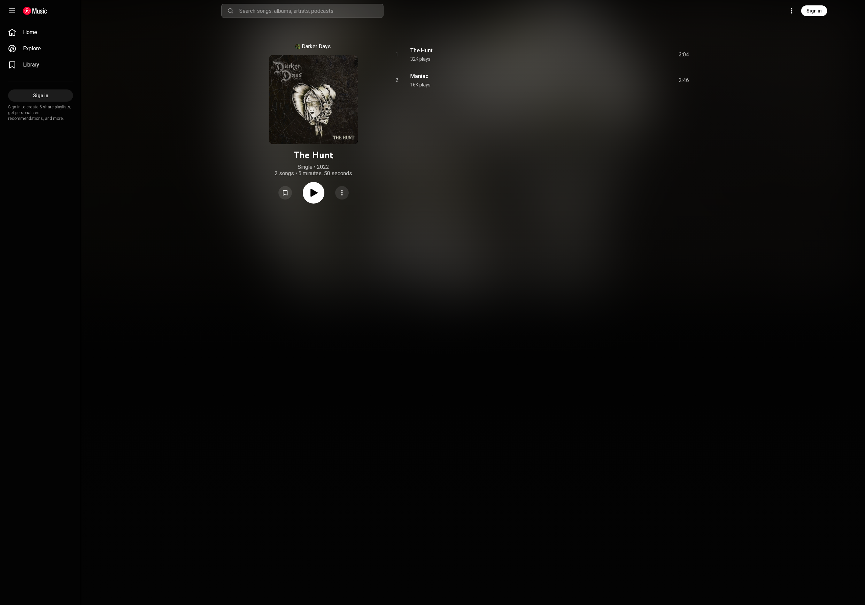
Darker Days (316, 46)
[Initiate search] (230, 10)
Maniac (419, 76)
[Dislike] (646, 55)
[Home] (35, 11)
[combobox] (311, 11)
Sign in (814, 11)
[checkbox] (684, 55)
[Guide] (12, 11)
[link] (40, 32)
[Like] (633, 55)
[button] (285, 193)
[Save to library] (285, 193)
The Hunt (421, 50)
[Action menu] (342, 193)
